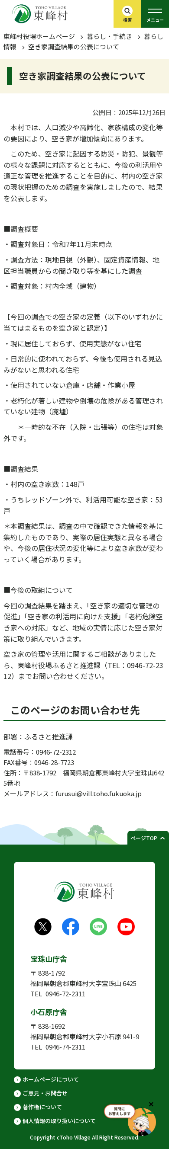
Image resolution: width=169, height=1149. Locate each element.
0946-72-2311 (65, 993)
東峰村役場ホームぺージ (39, 36)
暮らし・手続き (109, 36)
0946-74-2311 (65, 1046)
